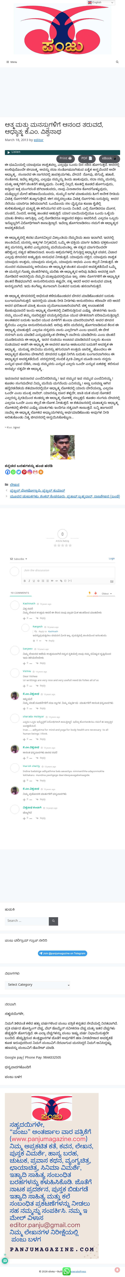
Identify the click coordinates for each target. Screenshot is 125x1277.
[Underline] (34, 581)
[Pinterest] (24, 472)
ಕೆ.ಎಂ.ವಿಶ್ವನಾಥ (31, 694)
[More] (40, 472)
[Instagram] (29, 472)
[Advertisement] (62, 93)
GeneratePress (77, 1272)
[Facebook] (7, 472)
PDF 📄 (86, 159)
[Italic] (29, 581)
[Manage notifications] (117, 1269)
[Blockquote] (52, 581)
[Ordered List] (43, 581)
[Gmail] (35, 472)
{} (65, 580)
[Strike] (38, 581)
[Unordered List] (47, 581)
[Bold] (24, 581)
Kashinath (53, 631)
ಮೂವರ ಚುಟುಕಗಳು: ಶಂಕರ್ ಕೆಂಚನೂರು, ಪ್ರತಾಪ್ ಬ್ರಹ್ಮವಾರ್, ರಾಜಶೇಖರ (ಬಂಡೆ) (65, 497)
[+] (70, 580)
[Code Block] (56, 581)
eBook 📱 (109, 159)
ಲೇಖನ (14, 485)
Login (111, 559)
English (96, 2)
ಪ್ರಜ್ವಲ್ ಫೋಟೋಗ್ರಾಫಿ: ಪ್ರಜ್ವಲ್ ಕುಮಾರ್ (37, 491)
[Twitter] (18, 472)
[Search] (53, 921)
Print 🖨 (66, 159)
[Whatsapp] (13, 472)
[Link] (61, 581)
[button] (117, 62)
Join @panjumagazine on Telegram (64, 953)
